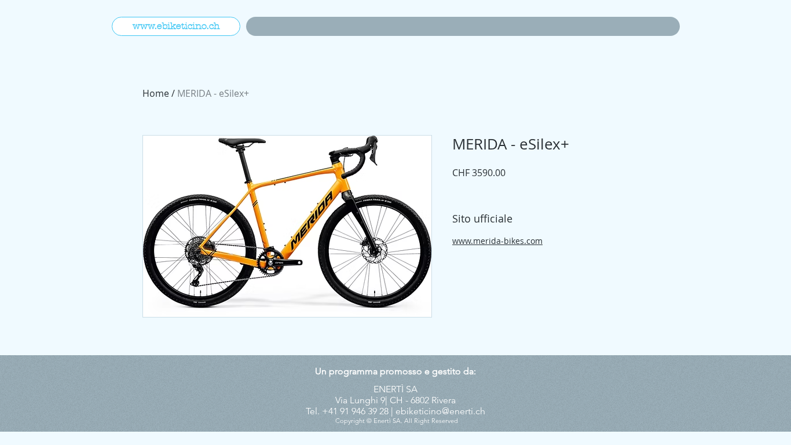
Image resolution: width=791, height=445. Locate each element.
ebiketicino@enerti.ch (440, 411)
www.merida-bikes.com (497, 240)
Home (155, 93)
